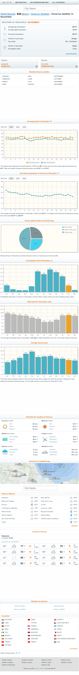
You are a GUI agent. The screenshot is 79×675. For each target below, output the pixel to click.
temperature (47, 65)
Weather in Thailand (27, 660)
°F (11, 2)
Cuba (7, 623)
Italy (7, 632)
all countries (74, 648)
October (57, 79)
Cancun (4, 504)
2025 (11, 127)
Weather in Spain (46, 662)
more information (71, 53)
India (7, 629)
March (5, 81)
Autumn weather (59, 609)
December (58, 84)
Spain (59, 635)
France (34, 626)
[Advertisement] (39, 103)
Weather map (20, 2)
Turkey (34, 642)
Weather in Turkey (46, 660)
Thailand (34, 638)
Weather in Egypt (7, 660)
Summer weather (20, 609)
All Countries (58, 2)
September (58, 76)
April (4, 84)
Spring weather (59, 606)
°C (8, 2)
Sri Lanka (8, 638)
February (6, 79)
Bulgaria (8, 619)
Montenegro (36, 635)
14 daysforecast (5, 65)
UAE (58, 642)
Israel (59, 629)
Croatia (60, 619)
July (30, 81)
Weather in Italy (45, 665)
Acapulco (5, 497)
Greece (60, 626)
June (30, 79)
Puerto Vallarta (7, 515)
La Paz (43, 504)
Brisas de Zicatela (8, 501)
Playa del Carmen (47, 511)
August (31, 84)
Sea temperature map (39, 2)
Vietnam (8, 645)
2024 (17, 127)
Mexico (25, 14)
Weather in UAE (65, 660)
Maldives (34, 632)
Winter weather (19, 606)
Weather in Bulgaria (7, 662)
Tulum (4, 522)
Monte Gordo (6, 511)
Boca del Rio (45, 497)
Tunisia (7, 642)
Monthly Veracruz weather (39, 72)
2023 (24, 127)
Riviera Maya (45, 515)
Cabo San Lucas (46, 501)
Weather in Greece (27, 662)
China (33, 619)
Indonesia (35, 629)
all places (74, 525)
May (29, 76)
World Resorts (8, 14)
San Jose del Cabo (8, 518)
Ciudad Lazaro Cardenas (49, 518)
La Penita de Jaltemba (9, 508)
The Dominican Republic (66, 638)
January (5, 76)
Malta (59, 632)
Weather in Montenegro (8, 665)
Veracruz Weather (40, 14)
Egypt (7, 626)
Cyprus (34, 623)
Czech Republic (63, 623)
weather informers (39, 668)
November (58, 81)
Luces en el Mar (46, 508)
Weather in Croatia (66, 662)
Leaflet (70, 483)
